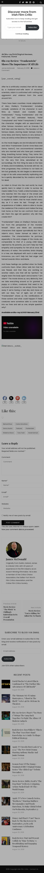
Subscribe (32, 27)
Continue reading (22, 34)
